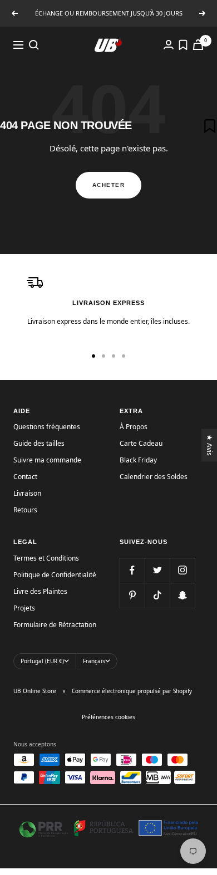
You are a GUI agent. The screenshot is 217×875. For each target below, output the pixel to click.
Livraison (27, 493)
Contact (25, 476)
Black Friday (138, 460)
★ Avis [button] (210, 445)
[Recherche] (34, 45)
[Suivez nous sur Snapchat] (182, 595)
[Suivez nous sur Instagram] (182, 570)
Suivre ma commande (47, 460)
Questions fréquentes (46, 426)
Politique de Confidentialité (54, 574)
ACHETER (108, 185)
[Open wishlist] (183, 45)
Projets (24, 608)
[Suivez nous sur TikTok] (157, 595)
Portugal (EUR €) (42, 661)
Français (94, 661)
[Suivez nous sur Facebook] (132, 570)
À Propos (133, 426)
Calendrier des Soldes (154, 476)
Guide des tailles (39, 443)
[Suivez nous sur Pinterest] (132, 595)
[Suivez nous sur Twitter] (157, 570)
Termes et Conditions (46, 558)
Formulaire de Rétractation (54, 624)
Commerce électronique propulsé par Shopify (132, 691)
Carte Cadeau (141, 443)
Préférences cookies (108, 717)
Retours (25, 510)
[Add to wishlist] (210, 126)
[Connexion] (169, 44)
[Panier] (198, 44)
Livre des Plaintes (40, 591)
